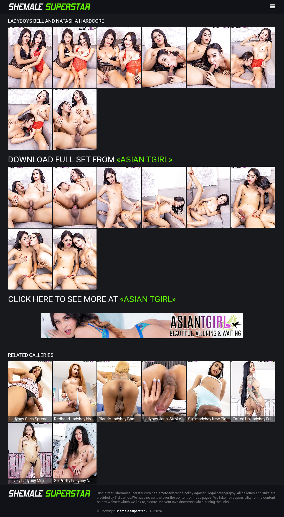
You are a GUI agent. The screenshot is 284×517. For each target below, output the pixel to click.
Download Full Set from (90, 159)
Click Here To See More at (92, 299)
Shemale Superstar (130, 511)
